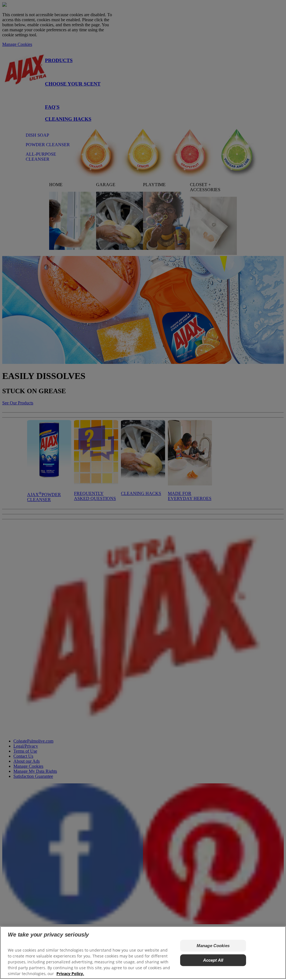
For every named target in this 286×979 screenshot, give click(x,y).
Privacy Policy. (70, 973)
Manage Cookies (213, 945)
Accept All (213, 960)
